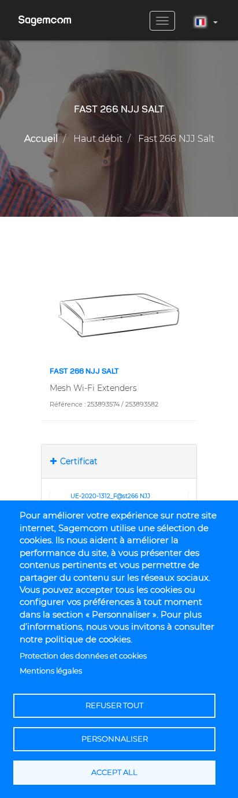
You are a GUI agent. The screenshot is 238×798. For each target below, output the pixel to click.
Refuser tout (114, 705)
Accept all (114, 772)
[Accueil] (44, 16)
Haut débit (97, 138)
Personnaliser (114, 739)
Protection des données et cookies (83, 656)
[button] (119, 315)
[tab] (119, 461)
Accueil (41, 138)
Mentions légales (51, 671)
